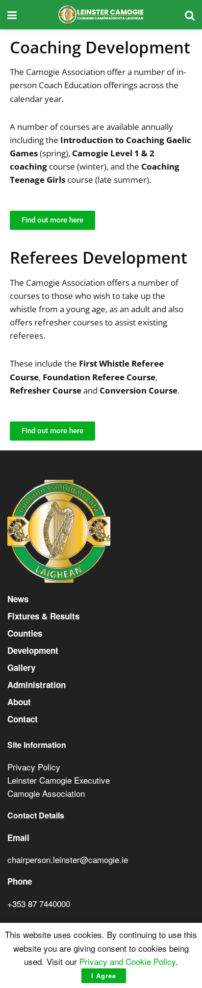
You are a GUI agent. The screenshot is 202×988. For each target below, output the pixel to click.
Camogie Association (46, 793)
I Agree (103, 975)
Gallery (21, 667)
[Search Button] (190, 14)
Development (32, 650)
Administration (36, 685)
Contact (22, 719)
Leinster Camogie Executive (58, 780)
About (19, 702)
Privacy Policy (33, 767)
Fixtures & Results (43, 616)
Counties (24, 633)
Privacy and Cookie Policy (127, 961)
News (17, 599)
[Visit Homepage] (101, 15)
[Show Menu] (12, 14)
